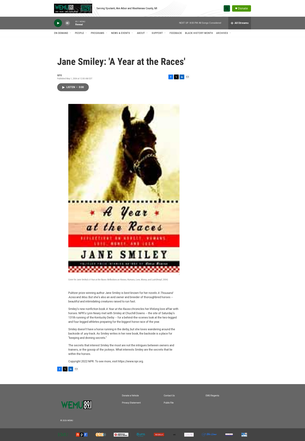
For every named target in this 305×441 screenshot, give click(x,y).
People (79, 33)
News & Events (120, 33)
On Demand (61, 33)
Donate (243, 8)
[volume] (67, 23)
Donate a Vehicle (130, 395)
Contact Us (169, 395)
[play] (58, 23)
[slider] (72, 23)
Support (157, 33)
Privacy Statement (131, 403)
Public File (169, 403)
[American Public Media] (121, 435)
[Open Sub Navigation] (70, 33)
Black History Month (199, 33)
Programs (97, 33)
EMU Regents (212, 395)
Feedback (176, 33)
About (141, 33)
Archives (222, 33)
